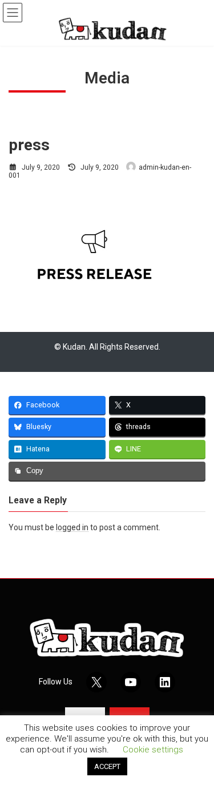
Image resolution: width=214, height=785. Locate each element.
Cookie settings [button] (153, 749)
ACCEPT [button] (107, 766)
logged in (72, 527)
